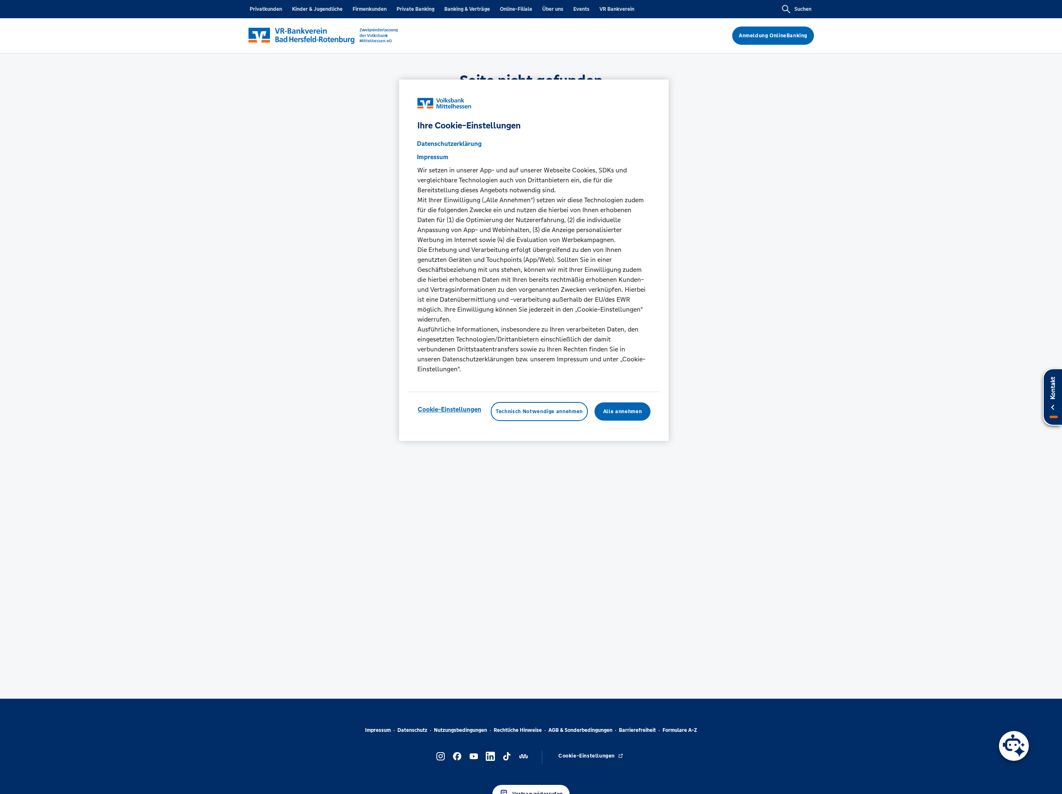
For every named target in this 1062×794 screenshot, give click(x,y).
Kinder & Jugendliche (317, 9)
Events (581, 9)
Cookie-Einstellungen (449, 409)
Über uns (552, 9)
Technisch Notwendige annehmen (539, 411)
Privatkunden (266, 9)
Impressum (378, 730)
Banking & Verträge (467, 9)
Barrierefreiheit (637, 730)
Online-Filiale (516, 9)
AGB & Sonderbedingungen (580, 730)
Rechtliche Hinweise (518, 730)
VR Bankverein (616, 9)
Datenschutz (412, 730)
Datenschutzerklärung (449, 143)
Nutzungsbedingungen (460, 730)
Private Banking (415, 9)
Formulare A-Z (680, 730)
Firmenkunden (370, 9)
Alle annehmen (622, 411)
